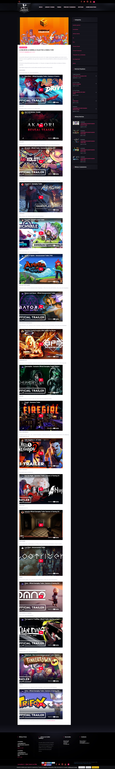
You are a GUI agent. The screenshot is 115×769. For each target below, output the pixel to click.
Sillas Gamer (75, 100)
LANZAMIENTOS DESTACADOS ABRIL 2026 (87, 159)
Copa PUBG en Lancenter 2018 (79, 76)
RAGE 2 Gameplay (77, 84)
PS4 (74, 42)
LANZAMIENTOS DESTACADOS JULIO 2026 (87, 133)
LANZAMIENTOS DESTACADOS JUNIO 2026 (87, 142)
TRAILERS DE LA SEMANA (79, 54)
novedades (75, 29)
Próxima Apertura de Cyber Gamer (79, 93)
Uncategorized (76, 59)
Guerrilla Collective (51, 720)
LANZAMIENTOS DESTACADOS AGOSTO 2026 (80, 109)
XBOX (74, 63)
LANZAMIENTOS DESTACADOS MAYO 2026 (87, 150)
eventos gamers (23, 47)
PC (73, 38)
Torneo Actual (76, 46)
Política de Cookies (87, 763)
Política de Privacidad (78, 763)
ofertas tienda (76, 33)
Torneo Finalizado (77, 50)
